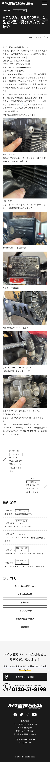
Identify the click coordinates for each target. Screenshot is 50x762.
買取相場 (25, 627)
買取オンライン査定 (25, 731)
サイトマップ (25, 743)
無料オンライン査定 (25, 677)
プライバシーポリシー (25, 739)
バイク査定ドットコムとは (25, 724)
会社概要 (25, 721)
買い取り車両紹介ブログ (25, 734)
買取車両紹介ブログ (25, 619)
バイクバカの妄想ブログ (25, 586)
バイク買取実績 (25, 728)
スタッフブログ (25, 610)
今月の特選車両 (25, 594)
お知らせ (25, 602)
